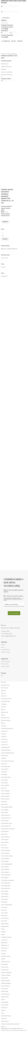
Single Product (5, 996)
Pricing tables (4, 964)
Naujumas (3, 69)
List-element (4, 940)
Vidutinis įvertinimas (6, 66)
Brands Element (5, 717)
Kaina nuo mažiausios (6, 72)
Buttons (3, 723)
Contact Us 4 (4, 744)
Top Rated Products (6, 1015)
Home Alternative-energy (7, 761)
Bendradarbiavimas (5, 649)
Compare (3, 734)
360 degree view (5, 685)
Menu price (4, 950)
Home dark (4, 801)
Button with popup (5, 720)
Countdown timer (5, 747)
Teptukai (8, 208)
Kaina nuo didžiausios (6, 74)
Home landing (4, 861)
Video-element (5, 1021)
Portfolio (3, 958)
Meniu (3, 50)
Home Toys (4, 910)
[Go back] (3, 43)
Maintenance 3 (5, 948)
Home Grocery (4, 847)
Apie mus (3, 644)
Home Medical (4, 877)
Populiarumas (4, 63)
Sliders (3, 999)
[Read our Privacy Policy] (23, 598)
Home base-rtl (4, 769)
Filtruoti (5, 239)
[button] (5, 221)
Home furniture (5, 839)
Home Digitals (4, 809)
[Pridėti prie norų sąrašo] (3, 218)
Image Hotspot (4, 923)
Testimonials (4, 1007)
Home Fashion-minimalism (8, 828)
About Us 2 (4, 696)
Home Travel (4, 912)
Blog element (4, 712)
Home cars (4, 788)
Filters (2, 58)
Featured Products (5, 750)
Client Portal (4, 731)
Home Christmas (5, 793)
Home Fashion (5, 820)
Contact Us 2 (4, 739)
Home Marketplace (6, 874)
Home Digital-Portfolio (6, 807)
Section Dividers (5, 994)
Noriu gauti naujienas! (14, 613)
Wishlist (3, 1026)
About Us (3, 693)
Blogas (3, 715)
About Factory (4, 687)
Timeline (3, 1010)
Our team (3, 953)
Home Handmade (5, 850)
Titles (2, 1013)
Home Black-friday (5, 777)
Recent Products (5, 986)
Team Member (4, 1005)
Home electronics (5, 815)
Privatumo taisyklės (5, 661)
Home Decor (4, 804)
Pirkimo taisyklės (5, 663)
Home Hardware (5, 853)
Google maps (4, 755)
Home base (4, 763)
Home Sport (4, 902)
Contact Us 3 (4, 742)
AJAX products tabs (6, 698)
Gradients (3, 758)
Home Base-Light (5, 766)
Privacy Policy (4, 967)
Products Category (6, 975)
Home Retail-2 (4, 896)
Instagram (3, 931)
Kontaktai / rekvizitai (5, 652)
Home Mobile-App (5, 885)
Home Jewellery (5, 858)
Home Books (4, 780)
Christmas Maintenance (7, 728)
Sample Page (4, 991)
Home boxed (4, 782)
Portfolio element (5, 961)
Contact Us (4, 736)
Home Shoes (4, 899)
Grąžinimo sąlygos (5, 666)
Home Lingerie (5, 866)
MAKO (2, 210)
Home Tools (4, 907)
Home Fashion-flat (5, 826)
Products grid (4, 977)
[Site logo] (10, 8)
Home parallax (5, 893)
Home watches (5, 918)
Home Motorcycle (5, 888)
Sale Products (4, 988)
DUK (2, 675)
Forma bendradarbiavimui (7, 753)
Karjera (2, 647)
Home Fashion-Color (6, 823)
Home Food (4, 834)
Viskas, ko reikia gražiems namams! (10, 1024)
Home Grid (4, 845)
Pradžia (3, 54)
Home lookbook (5, 869)
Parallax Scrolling (5, 956)
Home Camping (5, 785)
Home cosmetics (5, 799)
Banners (3, 709)
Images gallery (5, 926)
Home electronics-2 (6, 818)
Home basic (4, 771)
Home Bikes (4, 774)
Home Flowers (5, 831)
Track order (4, 1018)
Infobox (3, 929)
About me (3, 690)
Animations (4, 704)
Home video (4, 915)
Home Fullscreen (5, 837)
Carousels (3, 725)
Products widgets (5, 980)
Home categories (5, 790)
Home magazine (5, 872)
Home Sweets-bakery (6, 904)
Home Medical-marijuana (7, 880)
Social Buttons (4, 1002)
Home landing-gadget (6, 864)
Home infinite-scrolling (6, 856)
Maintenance (4, 942)
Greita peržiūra (3, 225)
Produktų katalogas (11, 54)
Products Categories (6, 972)
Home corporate (5, 796)
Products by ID (5, 969)
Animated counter (5, 701)
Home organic (4, 891)
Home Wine (4, 921)
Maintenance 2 (5, 945)
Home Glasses (5, 842)
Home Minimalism (5, 883)
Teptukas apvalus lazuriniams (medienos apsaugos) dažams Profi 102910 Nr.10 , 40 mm (7, 196)
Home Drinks (4, 812)
